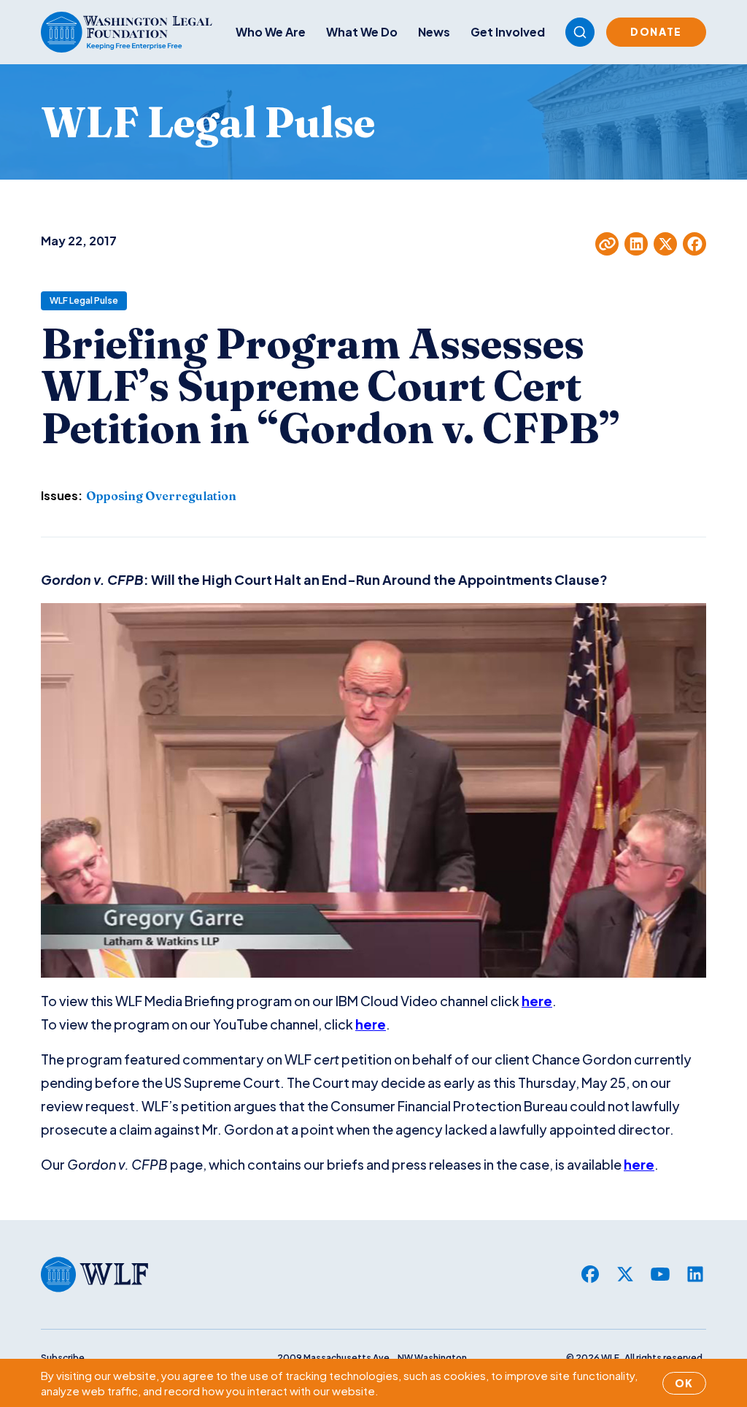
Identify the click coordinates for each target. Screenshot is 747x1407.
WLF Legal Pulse (84, 300)
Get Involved (508, 31)
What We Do (362, 31)
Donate (656, 31)
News (434, 31)
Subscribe (63, 1357)
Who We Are (271, 31)
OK (684, 1382)
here (537, 1000)
